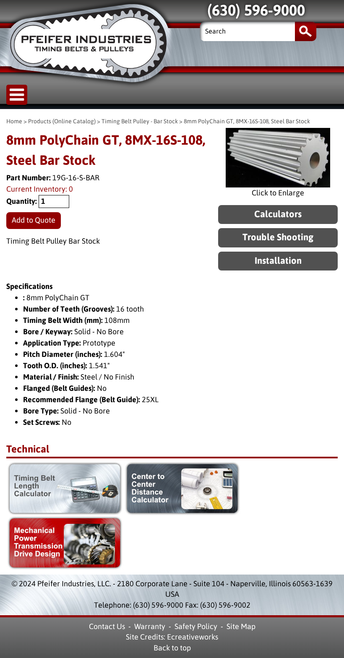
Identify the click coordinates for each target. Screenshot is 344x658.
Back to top (172, 647)
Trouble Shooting (277, 237)
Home (14, 121)
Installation (278, 261)
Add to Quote (33, 220)
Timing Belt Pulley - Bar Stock (140, 121)
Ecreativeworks (192, 637)
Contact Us (107, 626)
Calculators (278, 214)
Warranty (149, 626)
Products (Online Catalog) (62, 121)
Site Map (241, 626)
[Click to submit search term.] (305, 31)
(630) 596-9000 (158, 605)
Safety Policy (196, 626)
